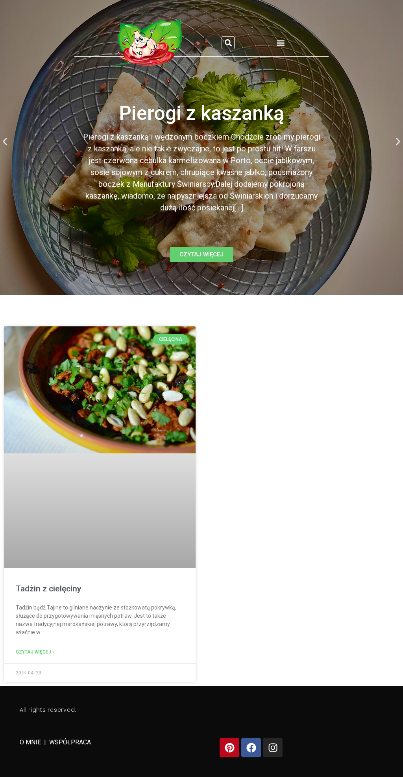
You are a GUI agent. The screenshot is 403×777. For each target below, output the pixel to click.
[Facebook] (251, 747)
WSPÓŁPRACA (70, 742)
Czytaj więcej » (35, 652)
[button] (228, 42)
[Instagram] (273, 747)
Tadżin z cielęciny (48, 588)
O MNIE (31, 742)
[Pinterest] (229, 747)
